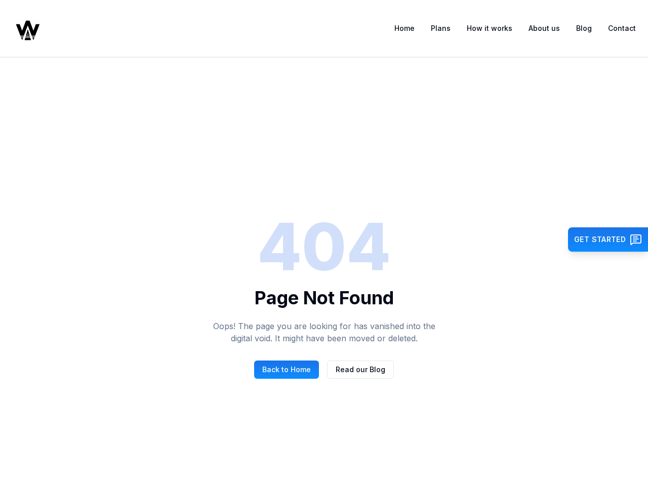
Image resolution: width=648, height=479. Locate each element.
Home (404, 28)
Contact (622, 28)
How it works (489, 28)
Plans (441, 28)
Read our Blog (360, 369)
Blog (584, 28)
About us (544, 28)
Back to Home (286, 369)
